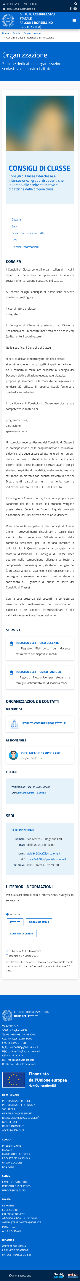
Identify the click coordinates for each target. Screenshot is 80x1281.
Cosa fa (16, 219)
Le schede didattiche (15, 1250)
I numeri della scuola (16, 1154)
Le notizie (8, 1205)
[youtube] (75, 8)
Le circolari (9, 1210)
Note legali (9, 1122)
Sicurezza (8, 1109)
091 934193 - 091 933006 (22, 4)
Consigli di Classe (21, 933)
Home (5, 33)
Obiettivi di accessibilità (17, 1113)
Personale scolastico (16, 1186)
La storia (8, 1167)
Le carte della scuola (16, 1158)
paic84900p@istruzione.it (21, 9)
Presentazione (11, 1146)
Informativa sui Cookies (17, 1101)
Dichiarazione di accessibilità (20, 1118)
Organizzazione (32, 33)
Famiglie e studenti (14, 1182)
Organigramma (39, 922)
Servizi (16, 226)
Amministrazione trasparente (21, 1222)
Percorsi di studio (13, 1190)
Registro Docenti (13, 1126)
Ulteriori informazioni (25, 246)
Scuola (16, 33)
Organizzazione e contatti (28, 233)
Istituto (15, 922)
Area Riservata (11, 1231)
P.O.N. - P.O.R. (9, 1227)
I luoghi (7, 1150)
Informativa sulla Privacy (19, 1105)
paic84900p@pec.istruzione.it (47, 859)
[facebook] (71, 8)
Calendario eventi (13, 1214)
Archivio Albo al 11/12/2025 (20, 1218)
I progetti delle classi (16, 1254)
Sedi (14, 240)
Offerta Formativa (14, 1246)
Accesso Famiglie (13, 1130)
